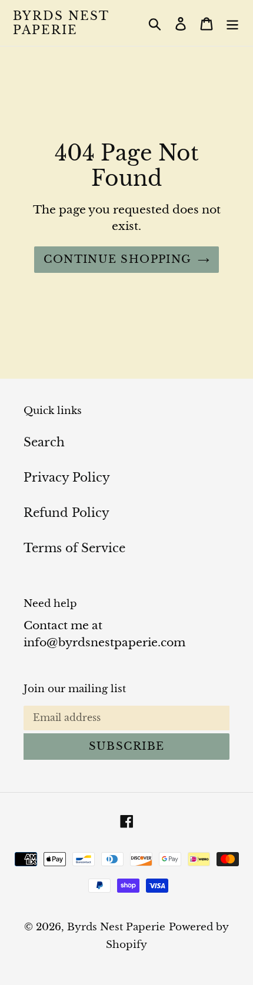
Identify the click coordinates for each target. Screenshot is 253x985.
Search (44, 442)
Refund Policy (66, 513)
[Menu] (232, 23)
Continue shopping (117, 259)
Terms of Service (74, 548)
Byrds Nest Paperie (61, 23)
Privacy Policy (67, 477)
